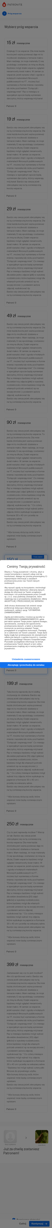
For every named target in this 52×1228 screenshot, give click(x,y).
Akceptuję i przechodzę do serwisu (26, 665)
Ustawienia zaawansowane (26, 659)
